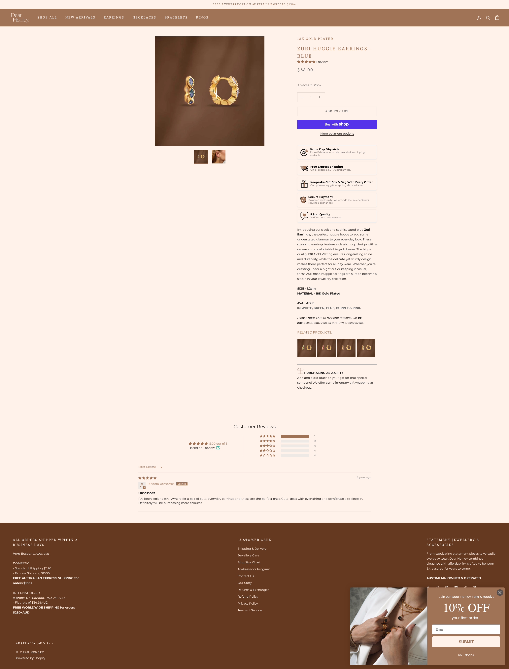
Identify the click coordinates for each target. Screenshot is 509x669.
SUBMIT (466, 642)
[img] (147, 478)
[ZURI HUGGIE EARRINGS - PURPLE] (346, 347)
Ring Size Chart (249, 562)
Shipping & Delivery (252, 548)
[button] (306, 62)
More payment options (337, 133)
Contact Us (246, 576)
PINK (356, 308)
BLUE (330, 308)
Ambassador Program (254, 569)
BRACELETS (176, 17)
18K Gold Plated (315, 39)
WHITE (306, 308)
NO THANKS (466, 654)
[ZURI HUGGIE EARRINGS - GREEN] (306, 347)
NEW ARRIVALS (80, 17)
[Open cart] (497, 17)
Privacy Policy (248, 603)
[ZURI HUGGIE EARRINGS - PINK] (326, 347)
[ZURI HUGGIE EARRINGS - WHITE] (366, 347)
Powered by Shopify (30, 658)
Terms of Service (250, 610)
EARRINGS (114, 17)
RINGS (202, 17)
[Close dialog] (499, 592)
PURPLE (342, 308)
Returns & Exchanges (253, 590)
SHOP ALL (47, 17)
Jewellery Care (248, 555)
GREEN (319, 308)
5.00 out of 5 (218, 443)
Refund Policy (248, 596)
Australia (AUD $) (33, 643)
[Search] (488, 18)
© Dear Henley (30, 652)
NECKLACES (144, 17)
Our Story (245, 583)
